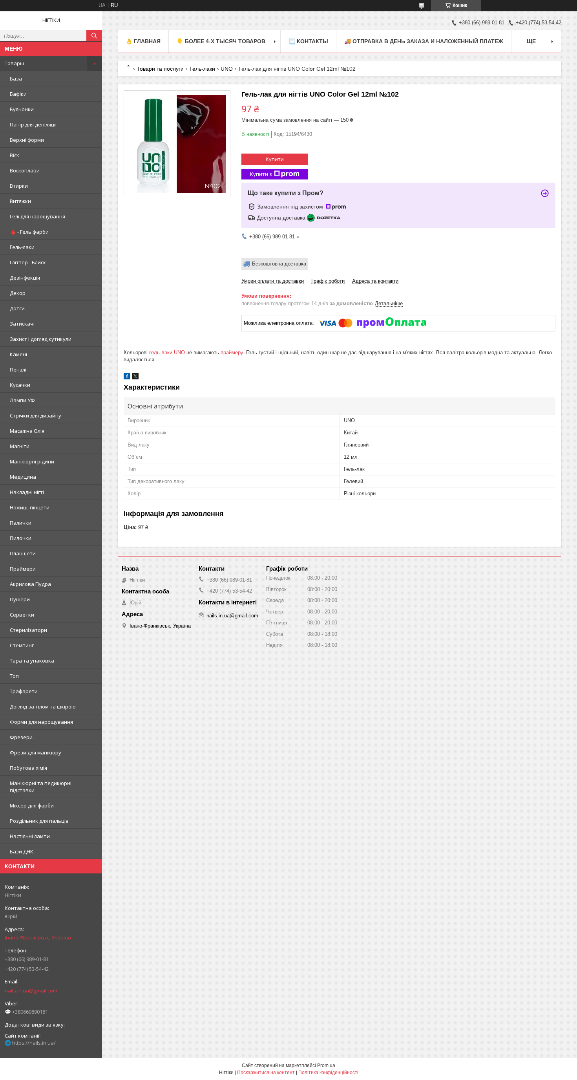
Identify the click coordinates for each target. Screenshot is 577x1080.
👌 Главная (143, 41)
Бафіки (18, 93)
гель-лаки (160, 352)
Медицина (23, 476)
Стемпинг (22, 645)
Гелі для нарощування (37, 216)
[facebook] (127, 378)
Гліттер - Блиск (28, 262)
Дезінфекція (25, 277)
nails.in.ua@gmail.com (31, 990)
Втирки (19, 185)
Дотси (17, 308)
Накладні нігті (27, 492)
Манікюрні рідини (32, 461)
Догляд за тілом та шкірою (43, 706)
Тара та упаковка (32, 660)
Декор (18, 293)
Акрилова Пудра (30, 584)
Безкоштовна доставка (279, 264)
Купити (275, 159)
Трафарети (24, 691)
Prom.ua (326, 1065)
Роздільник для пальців (39, 820)
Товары (14, 63)
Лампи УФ (22, 400)
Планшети (23, 553)
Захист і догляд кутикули (40, 338)
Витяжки (20, 201)
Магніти (19, 446)
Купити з (261, 174)
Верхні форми (27, 139)
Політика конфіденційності (328, 1072)
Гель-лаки (22, 247)
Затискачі (22, 323)
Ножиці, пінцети (29, 507)
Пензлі (18, 369)
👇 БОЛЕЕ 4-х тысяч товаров (221, 41)
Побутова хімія (28, 767)
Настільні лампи (30, 836)
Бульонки (22, 109)
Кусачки (20, 384)
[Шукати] (94, 36)
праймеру (232, 352)
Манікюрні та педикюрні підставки (40, 787)
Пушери (20, 599)
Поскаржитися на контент (266, 1072)
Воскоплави (25, 170)
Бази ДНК (21, 851)
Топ (14, 675)
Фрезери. (22, 737)
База (16, 78)
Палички (20, 522)
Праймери (23, 568)
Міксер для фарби (32, 805)
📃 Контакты (308, 41)
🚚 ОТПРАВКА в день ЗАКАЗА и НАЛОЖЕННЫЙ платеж (423, 41)
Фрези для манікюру (35, 752)
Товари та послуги (160, 69)
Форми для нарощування (41, 721)
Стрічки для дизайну (35, 415)
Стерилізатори (28, 629)
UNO (227, 69)
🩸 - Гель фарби (29, 231)
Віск (14, 155)
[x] (135, 378)
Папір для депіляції (33, 124)
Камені (18, 354)
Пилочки (20, 538)
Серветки (22, 614)
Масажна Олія (27, 430)
